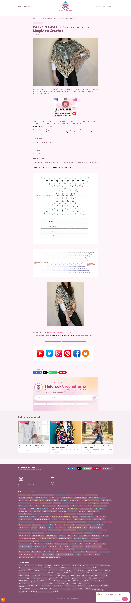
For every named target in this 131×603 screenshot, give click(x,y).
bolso (92, 565)
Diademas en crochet (25, 519)
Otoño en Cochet (72, 535)
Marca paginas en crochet (52, 532)
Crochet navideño (70, 513)
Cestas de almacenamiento (58, 508)
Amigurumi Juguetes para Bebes (37, 592)
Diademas (67, 578)
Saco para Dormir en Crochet (93, 546)
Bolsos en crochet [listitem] (81, 404)
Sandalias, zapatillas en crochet (27, 549)
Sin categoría (70, 549)
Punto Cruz (73, 543)
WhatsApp (53, 372)
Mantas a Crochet (94, 575)
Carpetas (67, 14)
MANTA (38, 583)
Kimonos (42, 527)
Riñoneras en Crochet (40, 546)
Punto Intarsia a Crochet (85, 543)
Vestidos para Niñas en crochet (65, 554)
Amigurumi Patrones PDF (70, 585)
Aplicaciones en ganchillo (80, 570)
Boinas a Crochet (82, 585)
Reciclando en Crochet (25, 546)
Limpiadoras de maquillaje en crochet (77, 527)
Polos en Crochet (23, 541)
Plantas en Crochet (95, 538)
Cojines (37, 511)
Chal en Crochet (99, 580)
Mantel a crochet (37, 532)
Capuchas (74, 505)
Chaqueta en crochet (93, 585)
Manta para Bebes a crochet (85, 530)
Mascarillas (65, 532)
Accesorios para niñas (77, 495)
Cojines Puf (104, 575)
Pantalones (95, 535)
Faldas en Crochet (58, 585)
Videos (78, 554)
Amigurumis (55, 14)
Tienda (103, 6)
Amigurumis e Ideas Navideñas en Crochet (40, 580)
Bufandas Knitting (81, 503)
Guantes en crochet (24, 524)
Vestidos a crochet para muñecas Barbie (29, 554)
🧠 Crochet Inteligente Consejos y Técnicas (48, 557)
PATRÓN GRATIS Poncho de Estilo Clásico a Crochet (64, 332)
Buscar (52, 484)
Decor (75, 516)
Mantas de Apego (101, 530)
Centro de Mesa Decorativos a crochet (38, 508)
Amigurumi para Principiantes (96, 497)
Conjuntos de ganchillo (25, 513)
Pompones (34, 541)
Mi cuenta (53, 482)
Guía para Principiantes (84, 583)
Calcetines (104, 503)
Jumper (33, 527)
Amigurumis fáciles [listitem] (40, 404)
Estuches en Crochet (65, 519)
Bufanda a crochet (68, 503)
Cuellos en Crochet (44, 516)
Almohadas (56, 565)
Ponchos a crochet (42, 18)
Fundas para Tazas (29, 565)
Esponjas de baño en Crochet (41, 519)
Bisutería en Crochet (47, 575)
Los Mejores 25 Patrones (50, 567)
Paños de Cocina (84, 535)
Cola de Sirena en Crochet (49, 511)
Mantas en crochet (24, 532)
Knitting (50, 527)
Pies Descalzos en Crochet (80, 538)
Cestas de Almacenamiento (86, 580)
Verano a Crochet (103, 551)
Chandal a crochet (99, 508)
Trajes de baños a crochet (64, 551)
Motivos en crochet (24, 535)
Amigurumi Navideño (80, 497)
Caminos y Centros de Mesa (25, 570)
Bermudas (64, 500)
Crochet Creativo (57, 513)
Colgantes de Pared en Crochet (95, 570)
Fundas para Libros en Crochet (57, 522)
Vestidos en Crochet (47, 554)
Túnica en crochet (91, 551)
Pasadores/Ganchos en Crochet (48, 538)
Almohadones (54, 497)
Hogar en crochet (47, 524)
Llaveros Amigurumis (95, 527)
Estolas (54, 519)
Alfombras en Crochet (41, 497)
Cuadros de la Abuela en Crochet (27, 516)
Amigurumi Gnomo (66, 497)
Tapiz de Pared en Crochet (98, 549)
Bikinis (20, 565)
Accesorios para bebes (62, 495)
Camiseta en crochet (24, 572)
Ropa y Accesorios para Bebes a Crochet (59, 546)
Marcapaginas (48, 565)
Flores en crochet (98, 519)
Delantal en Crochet (101, 516)
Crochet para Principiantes (65, 570)
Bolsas (61, 14)
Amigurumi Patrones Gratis (29, 585)
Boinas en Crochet (24, 503)
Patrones (98, 6)
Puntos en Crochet (99, 543)
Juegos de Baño (23, 527)
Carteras (22, 508)
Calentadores (23, 505)
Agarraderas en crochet (25, 497)
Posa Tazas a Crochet (25, 543)
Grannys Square (105, 585)
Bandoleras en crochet (52, 500)
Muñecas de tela (51, 535)
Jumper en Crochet (46, 585)
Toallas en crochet (24, 551)
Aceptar (125, 599)
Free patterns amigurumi (26, 522)
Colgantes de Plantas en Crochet (64, 572)
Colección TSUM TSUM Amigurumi (67, 511)
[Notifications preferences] (3, 600)
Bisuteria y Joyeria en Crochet (90, 500)
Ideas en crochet (69, 524)
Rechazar (117, 599)
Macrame (43, 530)
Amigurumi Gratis (45, 14)
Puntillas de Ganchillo (60, 543)
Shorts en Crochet (58, 549)
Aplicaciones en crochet (36, 500)
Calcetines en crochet (24, 577)
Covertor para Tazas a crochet (42, 513)
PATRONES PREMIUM (65, 538)
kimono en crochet (66, 565)
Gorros (78, 14)
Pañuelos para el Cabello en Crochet (28, 538)
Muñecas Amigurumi (38, 535)
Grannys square (106, 522)
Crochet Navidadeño (47, 583)
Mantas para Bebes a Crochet (62, 575)
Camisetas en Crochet (49, 505)
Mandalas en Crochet (55, 530)
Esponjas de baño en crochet (37, 572)
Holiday (58, 524)
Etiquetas (109, 6)
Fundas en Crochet (41, 522)
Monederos (96, 532)
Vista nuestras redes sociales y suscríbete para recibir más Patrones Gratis (65, 341)
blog (69, 580)
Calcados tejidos (93, 503)
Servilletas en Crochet (44, 549)
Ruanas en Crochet (77, 546)
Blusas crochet (106, 500)
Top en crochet (36, 551)
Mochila (87, 532)
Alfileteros (34, 588)
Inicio (19, 6)
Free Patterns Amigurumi (94, 589)
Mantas (84, 14)
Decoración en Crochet (78, 567)
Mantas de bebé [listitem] (53, 404)
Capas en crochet (62, 505)
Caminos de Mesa (35, 505)
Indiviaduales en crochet (83, 524)
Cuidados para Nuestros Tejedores (61, 516)
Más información (115, 595)
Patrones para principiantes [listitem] (67, 404)
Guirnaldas (36, 524)
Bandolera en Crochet (53, 592)
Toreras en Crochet (49, 551)
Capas (33, 578)
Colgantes (82, 511)
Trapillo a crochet (78, 551)
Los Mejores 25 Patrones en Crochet (28, 530)
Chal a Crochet (72, 508)
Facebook (38, 372)
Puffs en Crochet (38, 543)
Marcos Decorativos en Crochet (94, 573)
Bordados (57, 503)
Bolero (33, 583)
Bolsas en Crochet (24, 575)
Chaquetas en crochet (25, 511)
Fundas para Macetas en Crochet (76, 522)
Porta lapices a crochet (60, 541)
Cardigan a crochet (85, 505)
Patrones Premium (27, 6)
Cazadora (73, 583)
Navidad (62, 535)
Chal (73, 14)
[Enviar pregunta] (94, 398)
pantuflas (105, 535)
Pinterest (63, 372)
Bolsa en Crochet (45, 503)
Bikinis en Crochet (75, 500)
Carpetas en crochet (100, 505)
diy (61, 577)
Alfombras (85, 565)
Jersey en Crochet (97, 524)
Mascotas (84, 575)
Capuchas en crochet (79, 572)
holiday (84, 578)
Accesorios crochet (24, 495)
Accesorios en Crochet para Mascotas (43, 495)
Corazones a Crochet (37, 568)
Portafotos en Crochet (75, 541)
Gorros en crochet (93, 522)
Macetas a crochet (23, 580)
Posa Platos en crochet (90, 541)
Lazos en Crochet (60, 527)
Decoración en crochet (86, 516)
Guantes (44, 570)
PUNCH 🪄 (49, 543)
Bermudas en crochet (24, 583)
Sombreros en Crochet (83, 549)
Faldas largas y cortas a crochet (82, 519)
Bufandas (75, 580)
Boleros (34, 503)
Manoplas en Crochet (69, 530)
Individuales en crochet (24, 588)
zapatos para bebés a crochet (27, 557)
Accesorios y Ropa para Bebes (103, 565)
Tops (89, 14)
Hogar (90, 577)
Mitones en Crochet (76, 532)
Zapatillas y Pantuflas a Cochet (92, 554)
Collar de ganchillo (93, 511)
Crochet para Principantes (85, 513)
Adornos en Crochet (91, 495)
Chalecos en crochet (85, 508)
